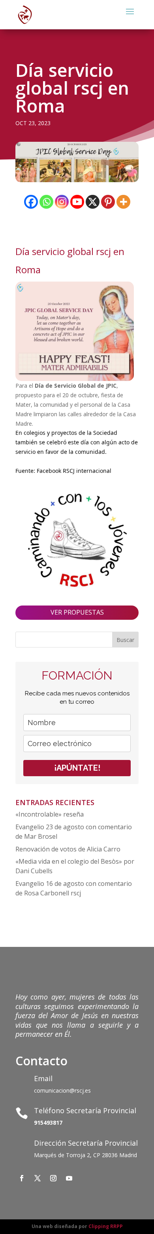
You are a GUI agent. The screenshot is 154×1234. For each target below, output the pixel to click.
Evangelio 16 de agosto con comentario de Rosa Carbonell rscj (73, 888)
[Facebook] (31, 202)
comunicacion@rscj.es (62, 1090)
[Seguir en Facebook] (21, 1178)
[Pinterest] (108, 202)
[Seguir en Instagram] (53, 1178)
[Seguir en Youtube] (69, 1178)
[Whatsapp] (46, 202)
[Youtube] (77, 202)
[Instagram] (62, 202)
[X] (93, 202)
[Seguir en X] (37, 1178)
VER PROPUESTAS (77, 612)
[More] (123, 202)
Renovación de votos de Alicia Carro (67, 849)
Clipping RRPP (105, 1226)
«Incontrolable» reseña (49, 814)
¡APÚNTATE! (77, 768)
